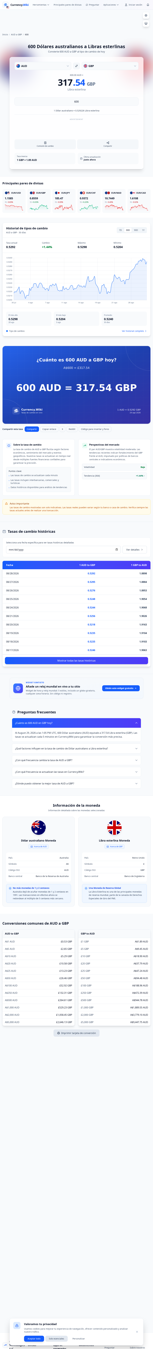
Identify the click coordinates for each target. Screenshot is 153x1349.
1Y (143, 230)
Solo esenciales (56, 1338)
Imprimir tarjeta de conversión (78, 1033)
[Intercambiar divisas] (76, 66)
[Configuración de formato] (146, 15)
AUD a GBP (16, 34)
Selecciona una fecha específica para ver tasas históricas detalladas (40, 542)
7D (120, 230)
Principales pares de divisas (68, 4)
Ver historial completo (133, 331)
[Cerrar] (137, 1332)
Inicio (5, 34)
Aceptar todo (34, 1338)
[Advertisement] (76, 20)
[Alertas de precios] (148, 4)
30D (128, 230)
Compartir (32, 429)
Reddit (72, 429)
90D (136, 230)
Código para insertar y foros (95, 429)
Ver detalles (133, 549)
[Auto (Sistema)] (146, 23)
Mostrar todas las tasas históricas (76, 660)
